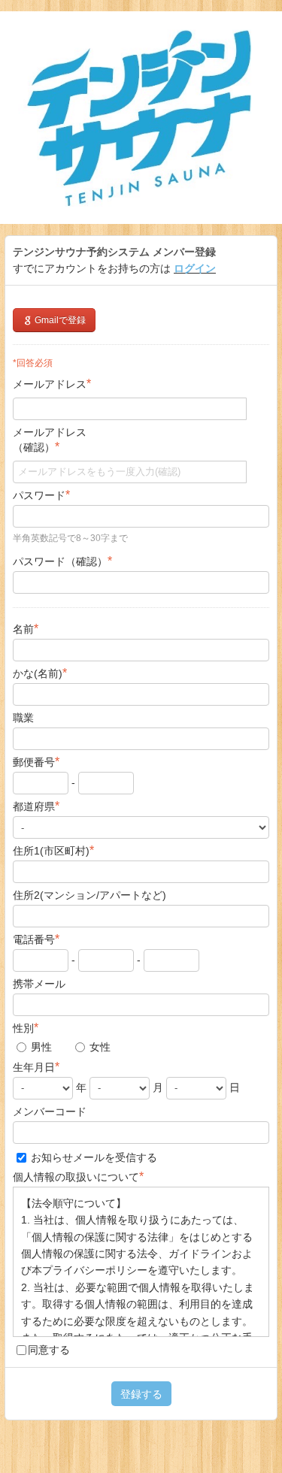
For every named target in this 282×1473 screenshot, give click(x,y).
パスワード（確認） (62, 561)
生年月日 (36, 1066)
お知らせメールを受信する (92, 1157)
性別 (25, 1027)
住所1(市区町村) (53, 850)
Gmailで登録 (59, 320)
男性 (40, 1047)
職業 (23, 718)
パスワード (41, 494)
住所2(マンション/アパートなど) (89, 895)
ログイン (195, 268)
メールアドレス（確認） (49, 439)
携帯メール (39, 984)
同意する (49, 1350)
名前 (25, 628)
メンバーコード (49, 1112)
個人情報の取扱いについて (78, 1176)
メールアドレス (52, 383)
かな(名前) (40, 673)
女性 (98, 1047)
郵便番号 (36, 761)
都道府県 (36, 806)
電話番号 (36, 939)
